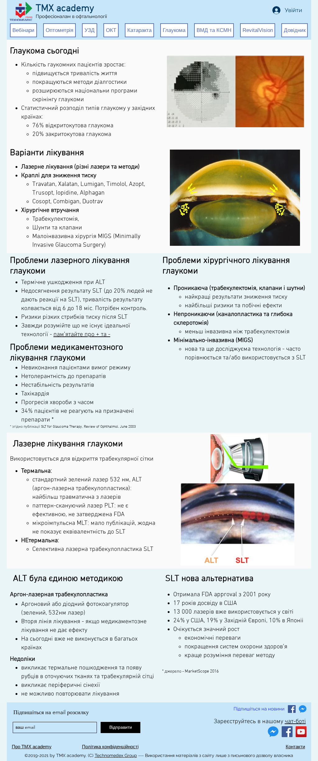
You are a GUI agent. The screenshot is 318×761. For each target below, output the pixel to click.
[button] (23, 30)
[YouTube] (301, 731)
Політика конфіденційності (110, 746)
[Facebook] (287, 731)
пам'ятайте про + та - (81, 334)
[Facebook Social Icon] (292, 709)
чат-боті (295, 721)
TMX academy (65, 9)
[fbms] (303, 709)
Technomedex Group (116, 755)
